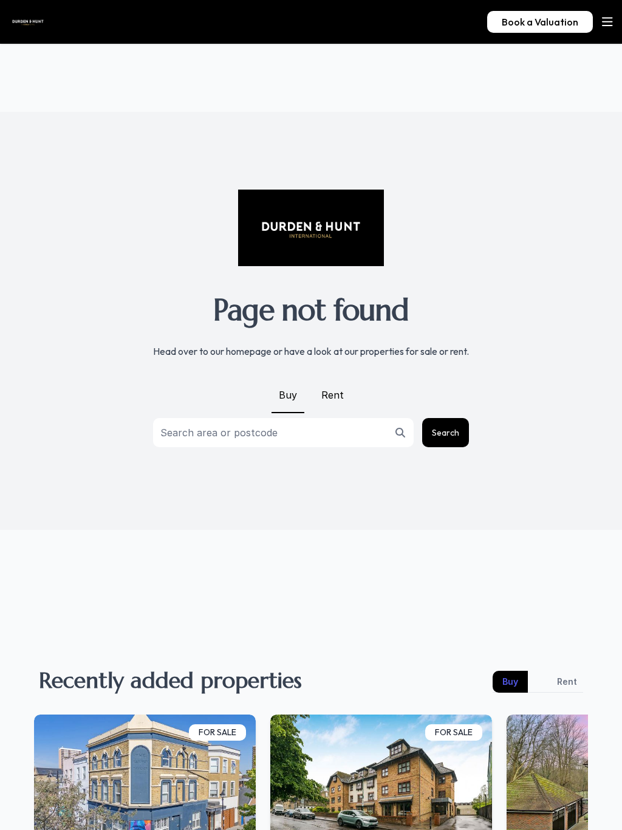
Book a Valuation (540, 22)
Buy (288, 395)
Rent (332, 395)
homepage (249, 351)
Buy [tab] (510, 681)
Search (445, 432)
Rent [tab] (567, 681)
